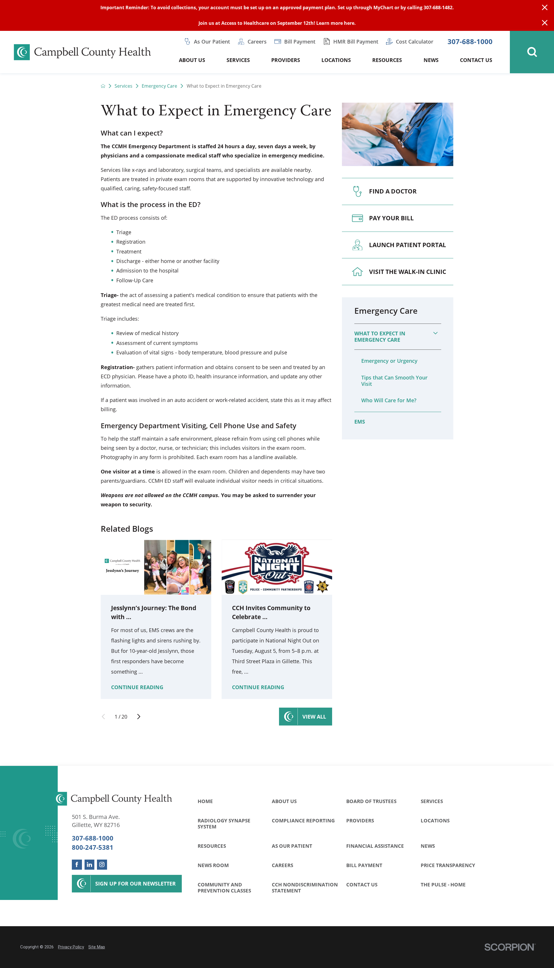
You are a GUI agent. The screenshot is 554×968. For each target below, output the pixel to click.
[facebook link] (77, 865)
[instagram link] (102, 865)
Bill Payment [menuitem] (299, 41)
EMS (359, 421)
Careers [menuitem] (257, 41)
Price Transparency (448, 865)
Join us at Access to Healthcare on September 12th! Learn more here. (277, 23)
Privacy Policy (71, 947)
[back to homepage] (103, 86)
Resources (212, 846)
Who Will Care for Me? (388, 400)
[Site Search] (532, 52)
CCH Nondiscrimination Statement (305, 887)
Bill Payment (364, 865)
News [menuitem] (431, 60)
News (428, 846)
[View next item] (138, 716)
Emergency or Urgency (389, 360)
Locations (435, 820)
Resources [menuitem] (387, 60)
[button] (435, 333)
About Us (284, 801)
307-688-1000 (470, 41)
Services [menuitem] (238, 60)
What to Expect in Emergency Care (379, 336)
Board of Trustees (371, 801)
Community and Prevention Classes (224, 887)
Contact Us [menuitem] (476, 60)
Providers (360, 820)
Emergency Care (159, 86)
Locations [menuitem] (336, 60)
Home (205, 801)
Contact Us (361, 884)
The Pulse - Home (443, 884)
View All (314, 716)
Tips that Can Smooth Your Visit (394, 380)
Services (123, 86)
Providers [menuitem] (285, 60)
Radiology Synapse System (224, 823)
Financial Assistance (375, 846)
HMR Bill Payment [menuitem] (355, 41)
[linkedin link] (90, 865)
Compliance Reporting (303, 820)
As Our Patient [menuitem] (212, 41)
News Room (213, 865)
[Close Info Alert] (545, 23)
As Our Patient (292, 846)
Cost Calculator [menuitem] (414, 41)
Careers (282, 865)
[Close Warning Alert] (545, 7)
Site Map (96, 947)
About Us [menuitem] (192, 60)
